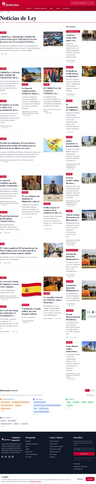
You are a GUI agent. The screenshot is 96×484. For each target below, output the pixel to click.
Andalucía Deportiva (40, 8)
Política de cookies (35, 481)
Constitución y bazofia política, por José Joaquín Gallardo (31, 311)
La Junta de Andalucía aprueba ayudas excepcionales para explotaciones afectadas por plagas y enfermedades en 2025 (9, 187)
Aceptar (90, 479)
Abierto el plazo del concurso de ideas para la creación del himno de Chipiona (73, 221)
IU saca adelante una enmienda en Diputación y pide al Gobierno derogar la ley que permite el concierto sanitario (31, 203)
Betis (51, 8)
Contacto (52, 457)
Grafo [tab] (93, 390)
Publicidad (77, 464)
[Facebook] (2, 457)
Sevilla (58, 8)
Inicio (1, 12)
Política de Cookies (55, 449)
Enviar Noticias (78, 469)
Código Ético (53, 444)
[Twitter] (6, 457)
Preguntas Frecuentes (80, 466)
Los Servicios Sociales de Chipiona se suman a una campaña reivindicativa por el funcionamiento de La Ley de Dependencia (9, 288)
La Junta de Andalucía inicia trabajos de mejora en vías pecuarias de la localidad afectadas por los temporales (31, 95)
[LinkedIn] (13, 457)
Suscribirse (84, 454)
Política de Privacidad (56, 446)
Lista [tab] (87, 390)
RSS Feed (28, 457)
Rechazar (80, 479)
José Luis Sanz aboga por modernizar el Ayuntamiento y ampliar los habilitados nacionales (9, 315)
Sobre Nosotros (54, 441)
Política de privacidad (85, 459)
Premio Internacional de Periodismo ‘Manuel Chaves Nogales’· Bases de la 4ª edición (73, 321)
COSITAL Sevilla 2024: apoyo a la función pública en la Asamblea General (72, 42)
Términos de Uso (55, 452)
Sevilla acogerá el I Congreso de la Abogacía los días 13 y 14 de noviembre (53, 211)
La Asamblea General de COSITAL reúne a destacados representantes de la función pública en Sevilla (53, 304)
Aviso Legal (53, 454)
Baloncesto (66, 8)
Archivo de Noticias (32, 454)
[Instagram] (9, 457)
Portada (28, 8)
